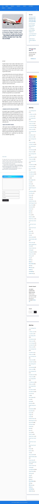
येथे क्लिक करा (33, 58)
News (30, 214)
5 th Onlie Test (31, 144)
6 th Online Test (31, 157)
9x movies (30, 393)
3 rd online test (31, 134)
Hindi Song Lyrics (32, 203)
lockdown (10, 163)
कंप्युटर (30, 261)
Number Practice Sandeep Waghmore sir (32, 40)
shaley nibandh (31, 237)
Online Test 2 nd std (32, 220)
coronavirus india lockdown (13, 160)
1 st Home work (31, 114)
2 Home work (31, 123)
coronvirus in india (8, 161)
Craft (30, 181)
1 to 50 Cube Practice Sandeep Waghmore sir (32, 35)
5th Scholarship (31, 149)
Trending (30, 467)
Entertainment (31, 191)
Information (31, 206)
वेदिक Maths (31, 267)
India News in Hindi (17, 162)
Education (30, 185)
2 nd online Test (31, 127)
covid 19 (13, 161)
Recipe (30, 231)
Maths (30, 210)
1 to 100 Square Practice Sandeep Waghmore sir (32, 30)
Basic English (31, 179)
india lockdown (11, 162)
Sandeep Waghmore (7, 2)
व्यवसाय (30, 269)
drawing (30, 183)
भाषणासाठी (24, 6)
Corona (9, 159)
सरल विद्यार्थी (31, 271)
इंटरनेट (30, 259)
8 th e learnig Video (32, 168)
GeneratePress (25, 502)
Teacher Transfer (32, 248)
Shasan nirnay (31, 242)
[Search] (35, 312)
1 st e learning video (32, 110)
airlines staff (5, 159)
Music (30, 212)
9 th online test (31, 391)
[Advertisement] (12, 51)
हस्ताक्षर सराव (31, 273)
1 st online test (31, 116)
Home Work (31, 422)
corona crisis (12, 159)
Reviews (30, 233)
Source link (4, 156)
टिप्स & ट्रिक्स (31, 263)
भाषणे (29, 265)
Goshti (30, 199)
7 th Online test (31, 164)
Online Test (31, 216)
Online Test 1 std (32, 218)
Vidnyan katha (31, 253)
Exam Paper (31, 193)
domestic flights (6, 162)
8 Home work (31, 166)
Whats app (31, 255)
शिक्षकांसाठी (12, 6)
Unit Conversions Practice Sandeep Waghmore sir (32, 25)
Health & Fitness (32, 201)
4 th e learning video (32, 138)
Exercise (30, 195)
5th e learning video (32, 146)
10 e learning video (32, 118)
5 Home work (31, 142)
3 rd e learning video (32, 131)
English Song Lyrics (32, 187)
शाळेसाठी (7, 6)
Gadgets (30, 197)
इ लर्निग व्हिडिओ (31, 6)
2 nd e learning (31, 125)
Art (29, 177)
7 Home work (31, 159)
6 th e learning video (32, 153)
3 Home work (31, 129)
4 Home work (31, 136)
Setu (29, 235)
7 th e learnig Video (32, 161)
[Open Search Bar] (36, 10)
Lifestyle (30, 208)
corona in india (16, 159)
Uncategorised (31, 251)
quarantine (13, 163)
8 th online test (31, 172)
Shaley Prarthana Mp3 (33, 239)
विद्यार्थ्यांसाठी (18, 6)
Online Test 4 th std (32, 227)
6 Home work (31, 151)
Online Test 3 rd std (32, 224)
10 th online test (31, 121)
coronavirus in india (5, 160)
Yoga (30, 257)
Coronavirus (21, 159)
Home (3, 6)
